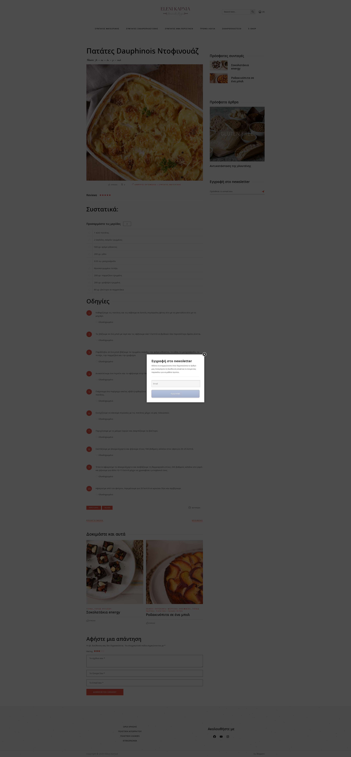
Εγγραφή (175, 393)
